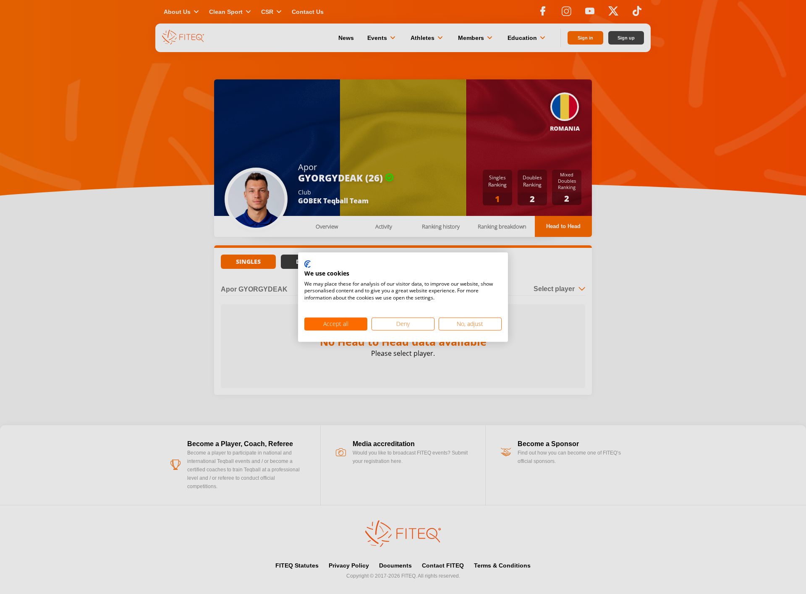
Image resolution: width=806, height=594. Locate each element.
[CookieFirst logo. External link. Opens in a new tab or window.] (307, 264)
